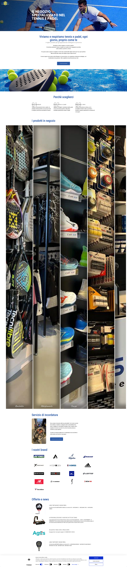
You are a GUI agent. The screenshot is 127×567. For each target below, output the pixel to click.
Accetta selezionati (96, 561)
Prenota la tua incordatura (56, 439)
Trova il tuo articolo (63, 63)
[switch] (50, 564)
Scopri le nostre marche (38, 24)
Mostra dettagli (74, 564)
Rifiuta (96, 564)
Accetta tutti (96, 557)
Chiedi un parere (52, 24)
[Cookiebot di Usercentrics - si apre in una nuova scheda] (29, 565)
